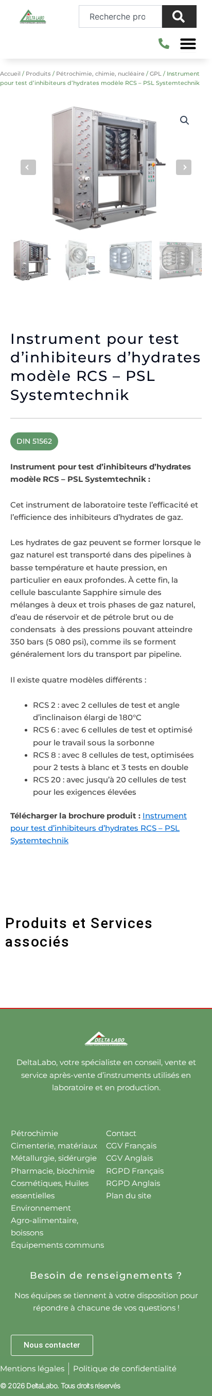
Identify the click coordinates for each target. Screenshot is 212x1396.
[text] (106, 673)
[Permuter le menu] (188, 43)
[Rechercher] (179, 16)
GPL (156, 73)
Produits (38, 73)
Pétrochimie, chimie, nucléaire (100, 73)
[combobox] (120, 16)
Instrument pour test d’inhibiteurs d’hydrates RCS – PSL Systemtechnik (98, 828)
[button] (184, 120)
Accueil (10, 73)
